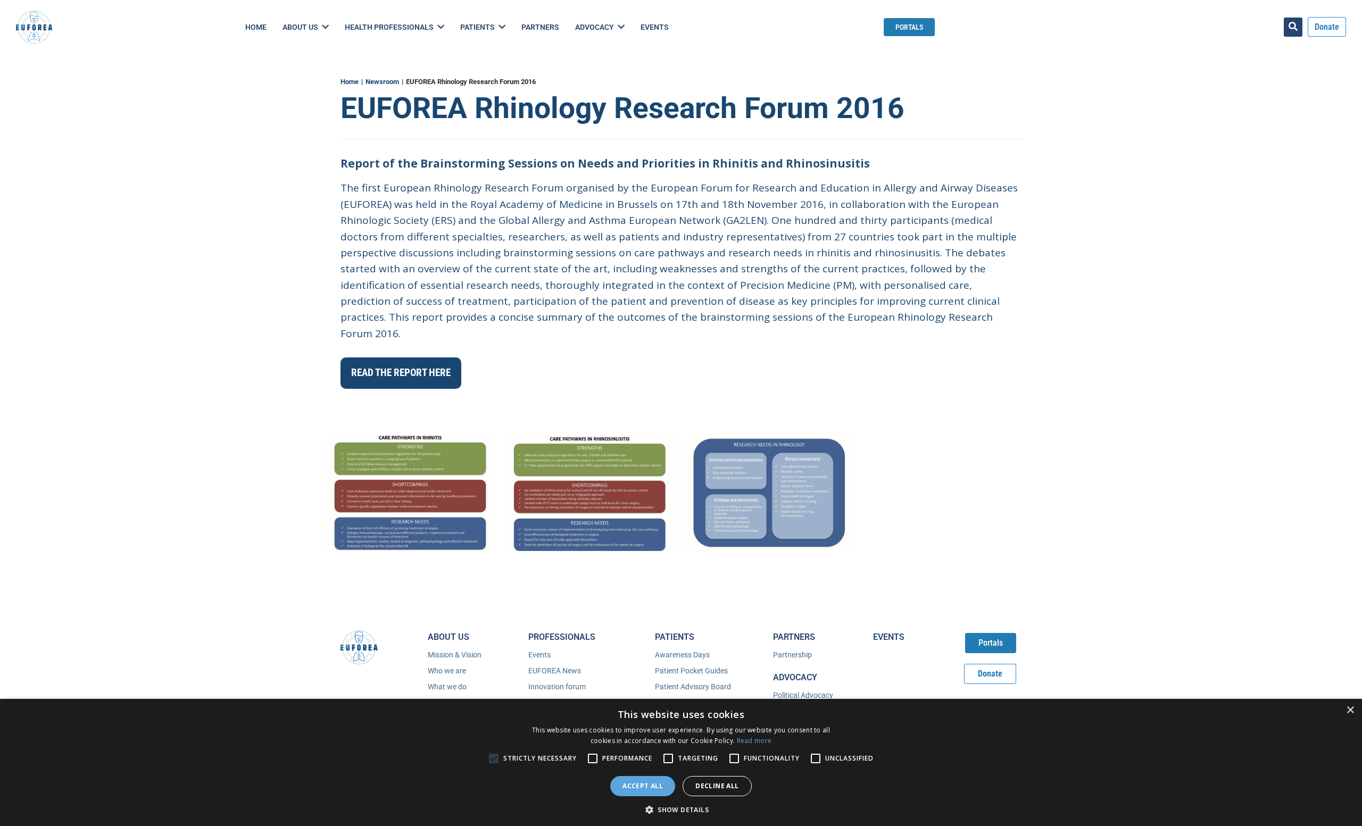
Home (349, 82)
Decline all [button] (716, 785)
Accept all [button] (642, 785)
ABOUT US (448, 637)
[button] (681, 808)
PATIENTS (674, 637)
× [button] (1350, 710)
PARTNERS (794, 637)
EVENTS (888, 637)
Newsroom (382, 82)
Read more (754, 740)
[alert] (681, 762)
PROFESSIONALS (561, 637)
